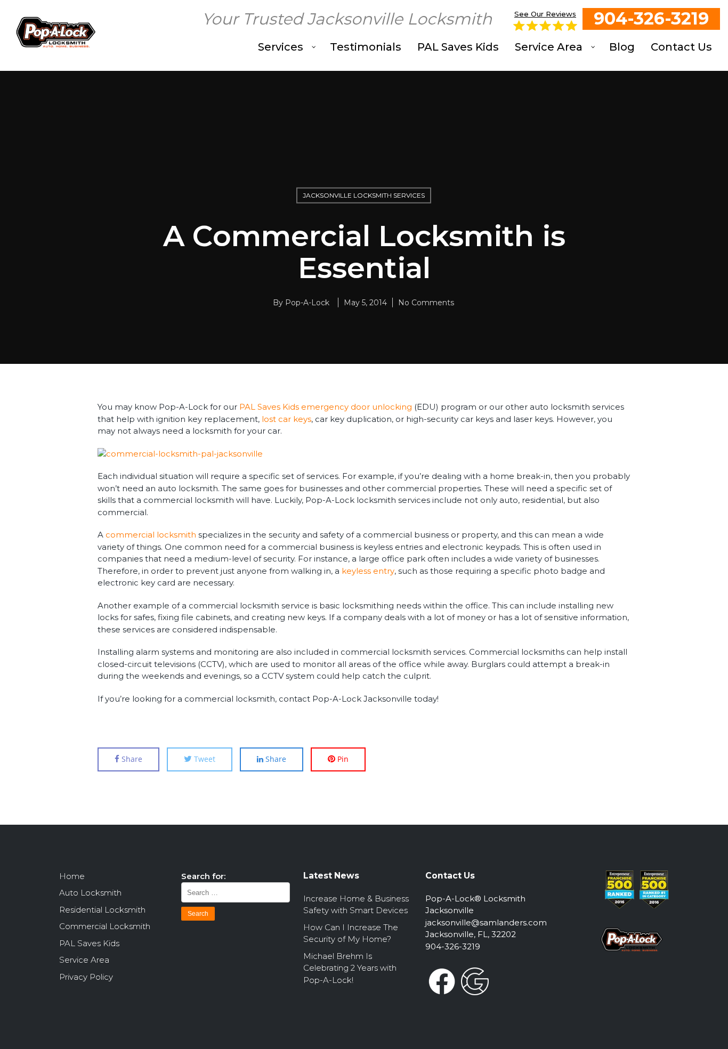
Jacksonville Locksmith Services (364, 195)
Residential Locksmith (102, 910)
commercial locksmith (151, 535)
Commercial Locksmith (104, 926)
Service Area (84, 960)
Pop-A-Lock (307, 302)
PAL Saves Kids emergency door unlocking (325, 407)
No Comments (426, 302)
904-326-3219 (651, 18)
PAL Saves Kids (89, 943)
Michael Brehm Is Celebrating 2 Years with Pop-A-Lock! (350, 968)
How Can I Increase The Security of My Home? (350, 933)
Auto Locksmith (90, 893)
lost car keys (286, 419)
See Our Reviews (545, 14)
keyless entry (368, 571)
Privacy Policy (86, 977)
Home (72, 876)
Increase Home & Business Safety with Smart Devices (356, 904)
